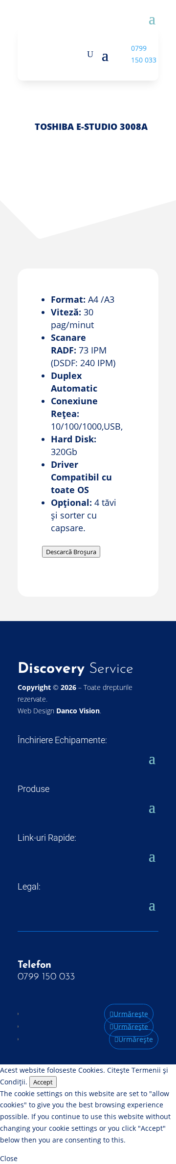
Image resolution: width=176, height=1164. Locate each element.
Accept (43, 1082)
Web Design (59, 710)
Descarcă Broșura (71, 551)
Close (9, 1158)
